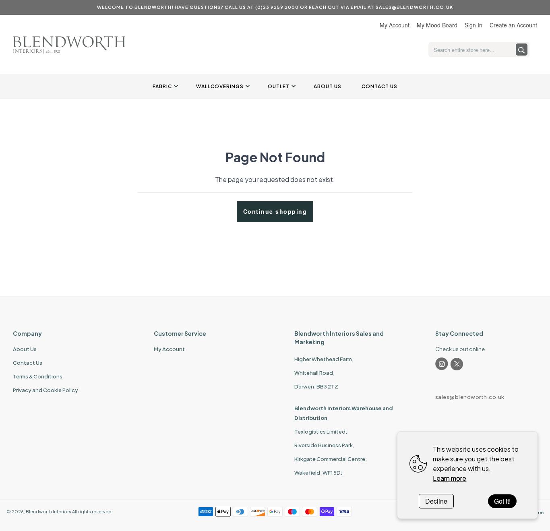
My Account (394, 25)
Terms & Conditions (37, 376)
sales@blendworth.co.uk (470, 397)
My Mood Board (437, 25)
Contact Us (379, 86)
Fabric (162, 86)
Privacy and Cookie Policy (45, 390)
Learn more (449, 478)
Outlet (278, 86)
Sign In (473, 25)
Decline (436, 501)
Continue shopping (275, 211)
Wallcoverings (220, 86)
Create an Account (513, 25)
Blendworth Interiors (48, 511)
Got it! (502, 501)
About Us (327, 86)
